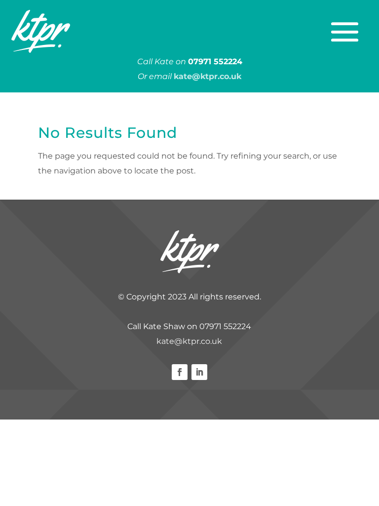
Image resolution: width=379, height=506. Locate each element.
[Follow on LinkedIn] (199, 372)
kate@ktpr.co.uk (189, 341)
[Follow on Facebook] (180, 372)
